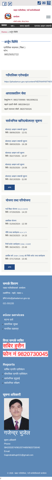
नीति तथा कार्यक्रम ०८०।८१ (16, 232)
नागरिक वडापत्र (11, 328)
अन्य (9, 187)
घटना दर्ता (8, 319)
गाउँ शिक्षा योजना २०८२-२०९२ (16, 209)
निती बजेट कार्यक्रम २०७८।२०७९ (18, 244)
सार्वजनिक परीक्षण (11, 383)
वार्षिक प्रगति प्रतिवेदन (14, 369)
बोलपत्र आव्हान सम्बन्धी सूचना (16, 129)
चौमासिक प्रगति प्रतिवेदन (15, 373)
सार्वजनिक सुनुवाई (12, 378)
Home (4, 32)
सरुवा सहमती (23, 26)
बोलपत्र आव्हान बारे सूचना (14, 153)
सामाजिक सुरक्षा (11, 324)
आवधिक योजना (10, 220)
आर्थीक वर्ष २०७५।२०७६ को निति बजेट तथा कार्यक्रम (25, 256)
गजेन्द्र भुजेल (17, 433)
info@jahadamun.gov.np (18, 298)
